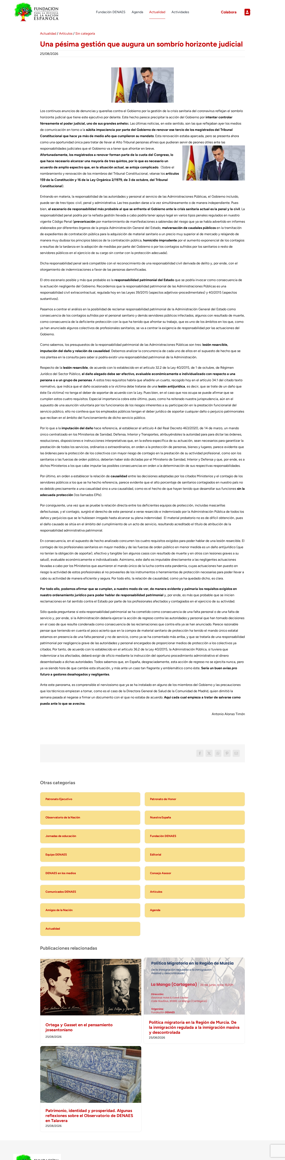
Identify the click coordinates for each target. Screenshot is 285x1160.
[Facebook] (199, 753)
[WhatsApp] (218, 753)
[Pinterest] (227, 753)
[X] (209, 753)
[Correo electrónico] (236, 753)
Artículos (65, 33)
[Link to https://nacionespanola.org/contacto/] (257, 12)
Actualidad (48, 33)
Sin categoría (85, 33)
